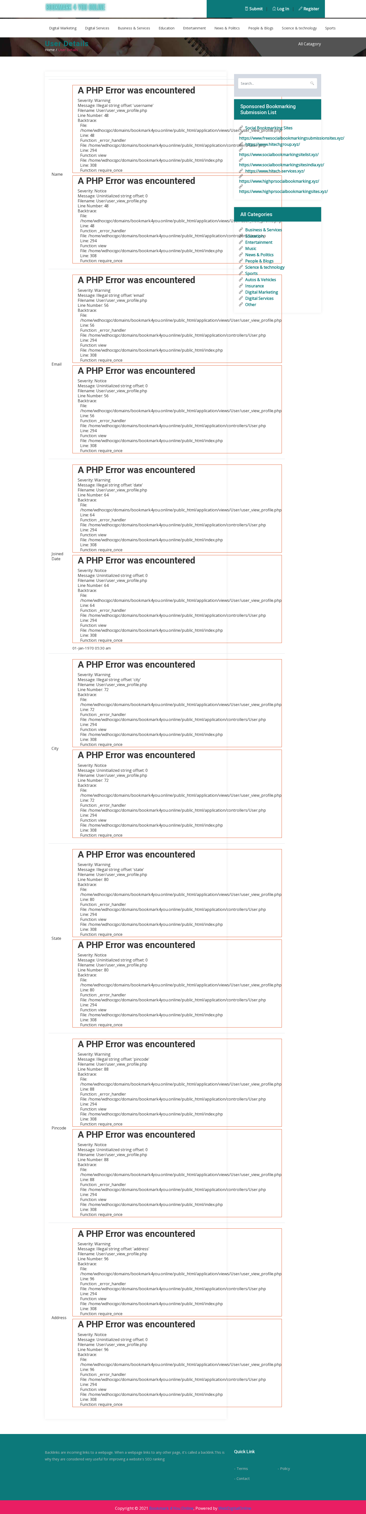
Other (250, 304)
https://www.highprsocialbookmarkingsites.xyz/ (277, 191)
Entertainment (194, 28)
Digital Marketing (62, 28)
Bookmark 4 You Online (171, 1508)
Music (250, 248)
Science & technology (299, 28)
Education (167, 28)
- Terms (241, 1468)
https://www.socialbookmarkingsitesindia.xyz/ (277, 164)
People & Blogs (260, 28)
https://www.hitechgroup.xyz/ (272, 144)
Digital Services (97, 28)
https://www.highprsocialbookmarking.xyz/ (277, 181)
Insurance (254, 286)
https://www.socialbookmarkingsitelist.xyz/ (277, 154)
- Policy (284, 1468)
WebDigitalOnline (234, 1508)
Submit (255, 8)
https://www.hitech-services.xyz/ (274, 171)
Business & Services (134, 28)
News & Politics (227, 28)
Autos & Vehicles (260, 279)
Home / (51, 49)
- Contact (242, 1478)
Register (311, 8)
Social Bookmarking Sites (268, 128)
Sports (330, 28)
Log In (282, 8)
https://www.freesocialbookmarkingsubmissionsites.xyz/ (277, 138)
